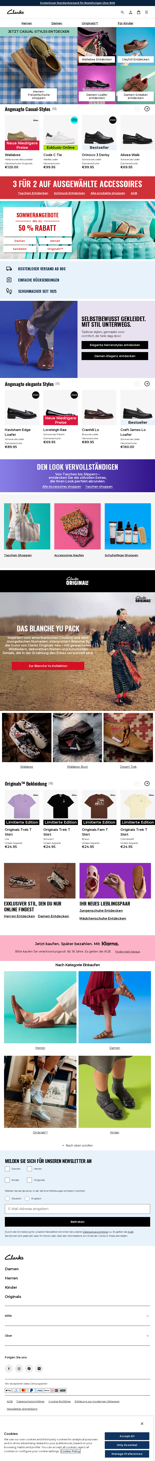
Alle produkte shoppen (108, 193)
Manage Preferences (127, 1453)
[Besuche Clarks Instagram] (19, 1369)
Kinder (15, 1179)
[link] (22, 144)
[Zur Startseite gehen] (15, 12)
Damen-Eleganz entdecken (114, 356)
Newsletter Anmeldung (22, 1408)
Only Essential (127, 1445)
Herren (27, 23)
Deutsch (16, 1198)
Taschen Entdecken (33, 193)
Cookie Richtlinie (59, 1401)
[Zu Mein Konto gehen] (130, 12)
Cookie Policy (70, 1451)
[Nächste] (147, 108)
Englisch (36, 1198)
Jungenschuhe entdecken (101, 911)
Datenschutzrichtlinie (95, 1231)
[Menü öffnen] (146, 12)
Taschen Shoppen (18, 555)
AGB (134, 193)
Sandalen (20, 248)
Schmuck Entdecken (69, 193)
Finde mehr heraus (127, 951)
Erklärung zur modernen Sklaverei (97, 1401)
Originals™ (90, 23)
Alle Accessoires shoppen (61, 486)
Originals (39, 1179)
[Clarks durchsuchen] (122, 12)
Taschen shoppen (99, 486)
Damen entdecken (53, 916)
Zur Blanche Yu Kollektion (48, 666)
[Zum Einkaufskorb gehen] (138, 12)
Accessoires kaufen (69, 555)
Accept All (127, 1436)
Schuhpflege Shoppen (121, 555)
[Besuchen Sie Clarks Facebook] (9, 1369)
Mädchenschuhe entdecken (103, 918)
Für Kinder (125, 23)
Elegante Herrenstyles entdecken (115, 345)
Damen (56, 23)
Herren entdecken (19, 916)
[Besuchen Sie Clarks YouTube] (39, 1369)
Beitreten (78, 1222)
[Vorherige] (137, 108)
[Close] (142, 1423)
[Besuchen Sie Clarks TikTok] (29, 1369)
